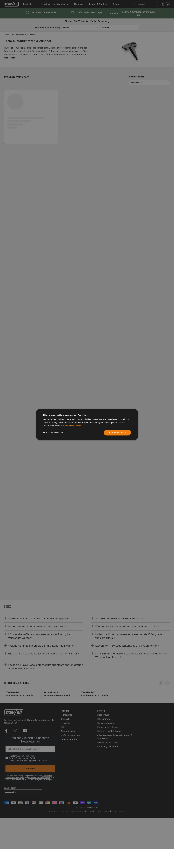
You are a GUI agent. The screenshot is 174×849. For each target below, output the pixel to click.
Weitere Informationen (71, 425)
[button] (53, 432)
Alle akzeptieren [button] (117, 432)
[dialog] (87, 424)
